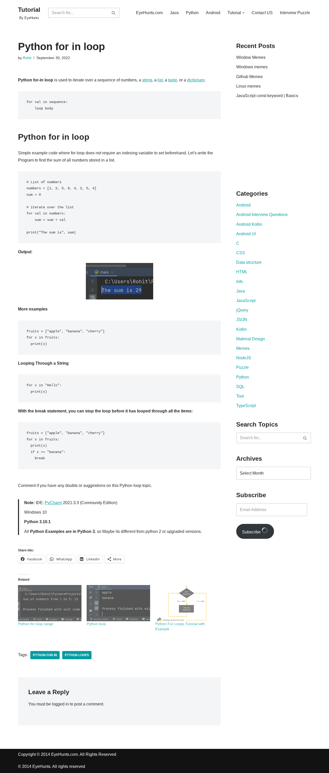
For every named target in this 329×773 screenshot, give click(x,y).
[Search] (114, 13)
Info (239, 281)
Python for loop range (35, 624)
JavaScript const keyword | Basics (267, 95)
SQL (240, 386)
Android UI (246, 234)
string (147, 80)
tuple (172, 80)
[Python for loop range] (49, 603)
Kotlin (241, 329)
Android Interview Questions (262, 214)
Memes (243, 348)
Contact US (262, 13)
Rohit (27, 58)
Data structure (249, 262)
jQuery (242, 310)
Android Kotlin (249, 224)
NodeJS (243, 358)
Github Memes (249, 76)
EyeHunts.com (149, 13)
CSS (240, 253)
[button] (243, 13)
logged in (60, 704)
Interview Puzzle (295, 13)
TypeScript (246, 405)
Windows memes (252, 67)
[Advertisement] (279, 145)
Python (192, 13)
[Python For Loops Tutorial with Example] (187, 603)
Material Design (250, 339)
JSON (241, 319)
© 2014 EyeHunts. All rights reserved (51, 766)
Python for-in (45, 655)
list (160, 80)
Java (174, 13)
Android (213, 13)
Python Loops (77, 655)
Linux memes (248, 86)
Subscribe (252, 532)
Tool (240, 396)
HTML (242, 272)
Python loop (96, 624)
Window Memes (251, 57)
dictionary (196, 80)
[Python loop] (118, 603)
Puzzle (242, 367)
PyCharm (53, 503)
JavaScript (245, 300)
